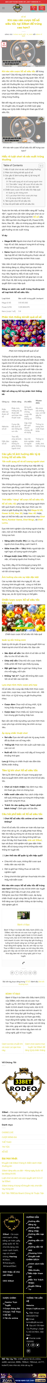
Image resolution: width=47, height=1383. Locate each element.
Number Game (15, 519)
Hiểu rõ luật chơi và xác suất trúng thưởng (23, 169)
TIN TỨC (6, 1147)
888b (18, 1362)
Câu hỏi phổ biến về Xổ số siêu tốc (19, 204)
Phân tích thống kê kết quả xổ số (19, 172)
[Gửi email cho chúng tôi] (28, 1351)
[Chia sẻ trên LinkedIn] (35, 973)
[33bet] (17, 8)
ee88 (4, 1362)
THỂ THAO (6, 1142)
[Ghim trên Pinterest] (30, 973)
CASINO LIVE (7, 1132)
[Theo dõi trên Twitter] (37, 1345)
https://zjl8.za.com (35, 1308)
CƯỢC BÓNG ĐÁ (9, 1137)
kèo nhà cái (14, 1365)
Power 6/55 (8, 513)
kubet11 (5, 1365)
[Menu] (3, 8)
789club (33, 1362)
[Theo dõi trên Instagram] (33, 1345)
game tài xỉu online (32, 1359)
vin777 (41, 1362)
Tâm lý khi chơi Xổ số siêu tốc (18, 201)
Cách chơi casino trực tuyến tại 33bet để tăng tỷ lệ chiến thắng (35, 1047)
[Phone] (23, 963)
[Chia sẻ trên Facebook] (17, 973)
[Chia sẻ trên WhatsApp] (12, 973)
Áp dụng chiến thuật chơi (19, 198)
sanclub (11, 1362)
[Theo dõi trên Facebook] (28, 1345)
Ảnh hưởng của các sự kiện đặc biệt (24, 187)
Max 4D (32, 513)
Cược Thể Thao (13, 1311)
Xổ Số (8, 1315)
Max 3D (19, 513)
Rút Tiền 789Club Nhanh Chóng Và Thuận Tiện (23, 1193)
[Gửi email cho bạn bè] (26, 973)
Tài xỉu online (11, 1318)
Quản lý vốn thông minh (18, 193)
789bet (25, 1362)
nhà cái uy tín (27, 1365)
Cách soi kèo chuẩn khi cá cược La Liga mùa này (12, 1047)
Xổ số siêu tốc (9, 503)
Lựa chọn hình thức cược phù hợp (23, 195)
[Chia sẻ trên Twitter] (21, 973)
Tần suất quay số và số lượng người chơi (25, 181)
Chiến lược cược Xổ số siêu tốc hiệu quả (22, 189)
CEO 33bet (8, 1281)
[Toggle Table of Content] (39, 166)
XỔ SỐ (23, 17)
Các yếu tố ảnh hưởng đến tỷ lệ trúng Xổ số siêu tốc (22, 177)
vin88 (20, 1359)
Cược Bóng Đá (12, 1308)
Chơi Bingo (28, 519)
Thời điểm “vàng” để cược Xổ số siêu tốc (25, 184)
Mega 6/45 (37, 510)
